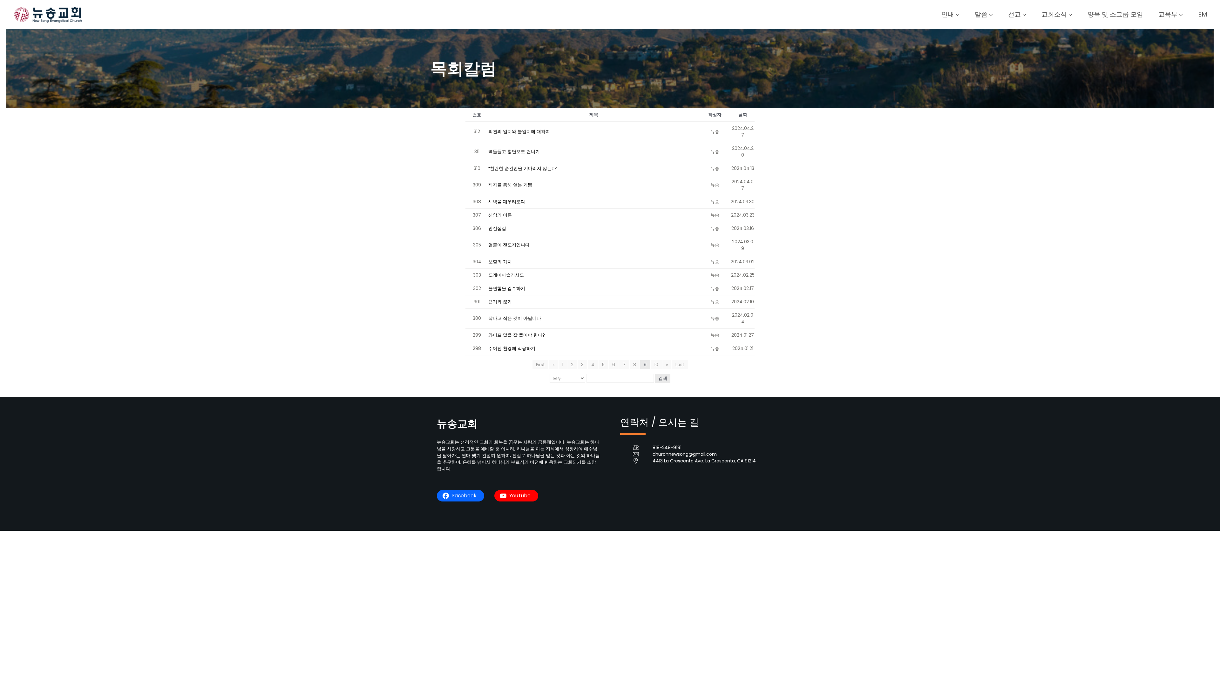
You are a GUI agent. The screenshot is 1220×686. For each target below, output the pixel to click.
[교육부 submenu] (1181, 14)
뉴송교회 (457, 423)
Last (679, 364)
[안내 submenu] (957, 14)
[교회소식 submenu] (1070, 14)
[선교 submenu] (1024, 14)
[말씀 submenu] (991, 14)
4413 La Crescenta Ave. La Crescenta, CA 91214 (704, 461)
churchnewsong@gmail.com (685, 454)
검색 (662, 378)
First (540, 364)
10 (656, 364)
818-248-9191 (667, 447)
